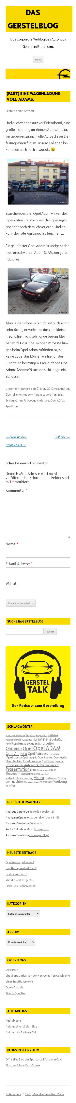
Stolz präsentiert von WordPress (44, 1094)
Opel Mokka (14, 761)
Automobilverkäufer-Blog (21, 1026)
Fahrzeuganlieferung (36, 400)
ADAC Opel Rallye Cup (15, 735)
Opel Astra (35, 753)
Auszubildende (13, 739)
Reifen (33, 769)
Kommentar (17, 490)
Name (12, 544)
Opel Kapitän (45, 757)
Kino (8, 743)
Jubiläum (58, 739)
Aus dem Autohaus (33, 394)
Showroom (13, 773)
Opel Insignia (29, 757)
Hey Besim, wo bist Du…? (21, 868)
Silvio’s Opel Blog (16, 993)
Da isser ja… (37, 823)
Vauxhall (44, 774)
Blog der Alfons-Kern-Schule (23, 1065)
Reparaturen (42, 769)
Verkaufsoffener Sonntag (19, 778)
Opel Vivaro (48, 761)
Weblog (62, 778)
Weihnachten (15, 781)
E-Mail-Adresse (19, 563)
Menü (38, 59)
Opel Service (32, 761)
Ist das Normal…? (16, 874)
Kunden (17, 743)
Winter (10, 785)
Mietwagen (30, 743)
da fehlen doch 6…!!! (42, 811)
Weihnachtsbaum (32, 781)
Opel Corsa (14, 757)
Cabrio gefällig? (39, 835)
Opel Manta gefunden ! (20, 862)
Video (39, 777)
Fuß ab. (62, 437)
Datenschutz (13, 1094)
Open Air (59, 761)
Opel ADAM (57, 400)
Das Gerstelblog (33, 19)
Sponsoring (27, 774)
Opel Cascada (51, 753)
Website (12, 583)
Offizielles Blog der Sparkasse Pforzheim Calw (34, 1059)
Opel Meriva (60, 757)
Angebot (30, 735)
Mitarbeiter (46, 743)
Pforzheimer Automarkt (23, 765)
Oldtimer (14, 748)
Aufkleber (53, 735)
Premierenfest (49, 765)
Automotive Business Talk (21, 1032)
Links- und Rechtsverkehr (21, 886)
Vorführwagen (51, 778)
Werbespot (46, 781)
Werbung (60, 781)
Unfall (37, 773)
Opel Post (12, 970)
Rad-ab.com (13, 1020)
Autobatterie (28, 739)
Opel (28, 748)
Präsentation (18, 769)
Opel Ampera (16, 753)
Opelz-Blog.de (14, 987)
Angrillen (41, 735)
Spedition (12, 406)
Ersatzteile (42, 739)
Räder (52, 769)
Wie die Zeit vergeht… (20, 880)
